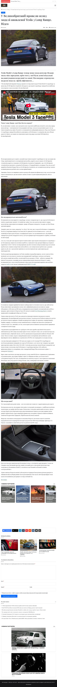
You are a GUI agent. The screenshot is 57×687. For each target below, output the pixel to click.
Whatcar (19, 84)
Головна (4, 9)
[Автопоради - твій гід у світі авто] (4, 5)
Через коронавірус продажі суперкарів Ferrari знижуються (8, 552)
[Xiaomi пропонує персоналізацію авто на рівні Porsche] (47, 544)
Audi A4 (8, 264)
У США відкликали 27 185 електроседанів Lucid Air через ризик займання (19, 605)
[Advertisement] (28, 148)
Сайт (31, 587)
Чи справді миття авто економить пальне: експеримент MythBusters (18, 612)
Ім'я (2, 581)
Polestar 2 (10, 351)
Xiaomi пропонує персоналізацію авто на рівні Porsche (46, 551)
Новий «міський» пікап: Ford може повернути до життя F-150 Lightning (28, 553)
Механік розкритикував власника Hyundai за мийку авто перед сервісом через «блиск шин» (24, 610)
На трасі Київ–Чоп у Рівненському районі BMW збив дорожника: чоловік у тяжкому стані (23, 618)
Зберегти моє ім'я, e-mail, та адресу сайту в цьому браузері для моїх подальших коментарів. (25, 593)
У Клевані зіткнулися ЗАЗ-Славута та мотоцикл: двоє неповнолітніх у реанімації (21, 614)
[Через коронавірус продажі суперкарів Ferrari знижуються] (9, 545)
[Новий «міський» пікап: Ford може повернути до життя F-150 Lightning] (28, 545)
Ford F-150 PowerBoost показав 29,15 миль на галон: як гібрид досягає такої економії (22, 607)
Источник (4, 480)
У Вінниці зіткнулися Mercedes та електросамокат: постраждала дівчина (19, 616)
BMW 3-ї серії (32, 264)
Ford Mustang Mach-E (41, 311)
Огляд (8, 9)
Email (2, 587)
